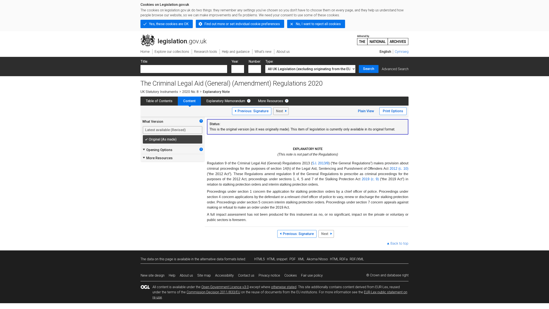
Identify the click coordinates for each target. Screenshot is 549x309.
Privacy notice (269, 275)
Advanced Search (395, 69)
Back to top (399, 243)
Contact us (246, 275)
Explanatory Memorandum (225, 101)
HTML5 (259, 259)
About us (186, 275)
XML (301, 259)
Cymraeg (402, 52)
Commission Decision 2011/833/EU (213, 292)
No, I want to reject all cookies (318, 24)
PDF (293, 259)
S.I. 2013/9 (320, 163)
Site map (204, 275)
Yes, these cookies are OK (169, 24)
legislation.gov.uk (176, 35)
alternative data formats (218, 259)
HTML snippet (277, 259)
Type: (269, 61)
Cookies (290, 275)
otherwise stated (283, 287)
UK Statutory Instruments (159, 92)
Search (368, 69)
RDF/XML (357, 259)
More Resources (270, 101)
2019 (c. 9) (370, 179)
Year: (235, 61)
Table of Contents (159, 101)
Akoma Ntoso (317, 259)
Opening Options (157, 150)
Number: (255, 61)
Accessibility (224, 275)
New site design (152, 275)
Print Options (393, 111)
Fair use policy (312, 275)
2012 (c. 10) (399, 168)
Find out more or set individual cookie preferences (242, 24)
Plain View (366, 111)
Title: (144, 61)
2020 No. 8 (190, 92)
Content (189, 101)
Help (172, 275)
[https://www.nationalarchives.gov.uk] (383, 38)
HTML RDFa (339, 259)
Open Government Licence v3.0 (225, 287)
